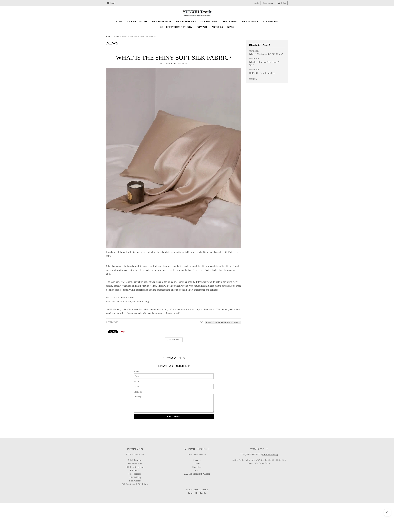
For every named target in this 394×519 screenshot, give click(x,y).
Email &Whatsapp (270, 454)
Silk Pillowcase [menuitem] (137, 21)
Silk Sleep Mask (135, 463)
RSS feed (253, 79)
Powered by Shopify (197, 493)
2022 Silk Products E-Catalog (197, 474)
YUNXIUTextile (201, 490)
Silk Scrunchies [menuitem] (186, 21)
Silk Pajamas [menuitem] (250, 21)
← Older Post (174, 340)
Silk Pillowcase (135, 460)
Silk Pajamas (135, 481)
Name (136, 371)
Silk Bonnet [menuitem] (230, 21)
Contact (197, 463)
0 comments (112, 322)
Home (109, 37)
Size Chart (196, 467)
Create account (268, 3)
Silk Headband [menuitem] (209, 21)
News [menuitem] (230, 27)
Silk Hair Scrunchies (135, 467)
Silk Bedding (135, 477)
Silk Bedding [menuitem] (270, 21)
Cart (283, 3)
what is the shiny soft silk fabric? (173, 57)
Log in (256, 3)
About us (197, 460)
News (116, 37)
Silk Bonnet (135, 470)
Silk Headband (135, 474)
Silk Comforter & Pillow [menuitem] (176, 27)
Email (136, 382)
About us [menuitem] (217, 27)
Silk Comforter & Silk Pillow (135, 484)
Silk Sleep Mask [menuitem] (161, 21)
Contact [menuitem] (202, 27)
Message (138, 392)
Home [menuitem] (119, 21)
